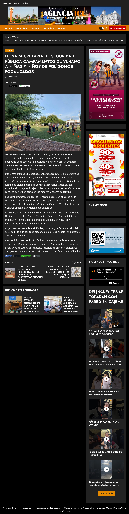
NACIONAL (35, 28)
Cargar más (106, 493)
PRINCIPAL (20, 28)
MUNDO (61, 28)
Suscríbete (119, 28)
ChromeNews (120, 507)
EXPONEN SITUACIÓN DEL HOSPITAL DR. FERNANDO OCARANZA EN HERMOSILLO (32, 307)
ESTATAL (48, 28)
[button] (106, 28)
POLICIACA (7, 28)
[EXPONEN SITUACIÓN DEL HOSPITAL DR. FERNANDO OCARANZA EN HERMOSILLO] (13, 304)
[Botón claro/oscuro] (101, 28)
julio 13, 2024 (12, 77)
